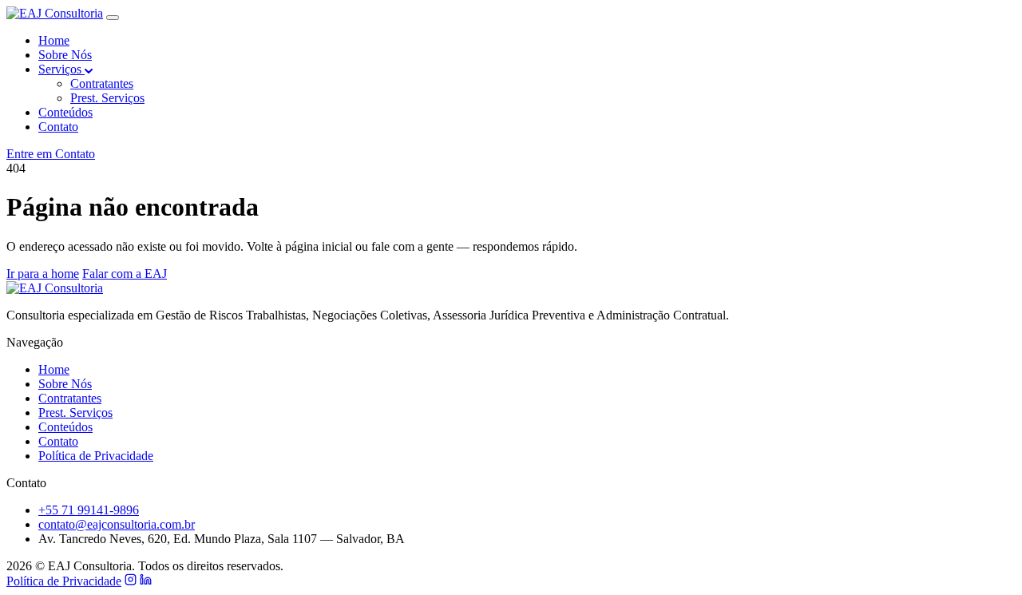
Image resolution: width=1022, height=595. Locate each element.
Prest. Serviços (107, 98)
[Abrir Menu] (112, 17)
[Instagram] (131, 581)
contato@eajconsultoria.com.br (116, 524)
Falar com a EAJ (124, 273)
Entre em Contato (50, 154)
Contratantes (101, 83)
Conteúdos (65, 112)
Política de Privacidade (95, 455)
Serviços (61, 69)
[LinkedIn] (146, 581)
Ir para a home (42, 273)
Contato (58, 126)
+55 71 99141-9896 (88, 510)
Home (53, 40)
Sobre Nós (65, 54)
